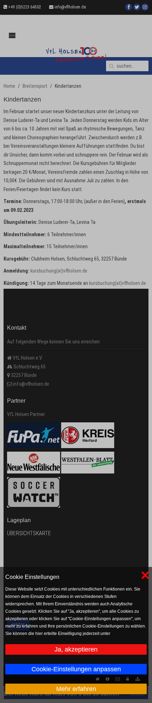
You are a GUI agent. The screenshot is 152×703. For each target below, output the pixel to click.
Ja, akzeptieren (76, 649)
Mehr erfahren (76, 688)
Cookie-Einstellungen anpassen (76, 669)
